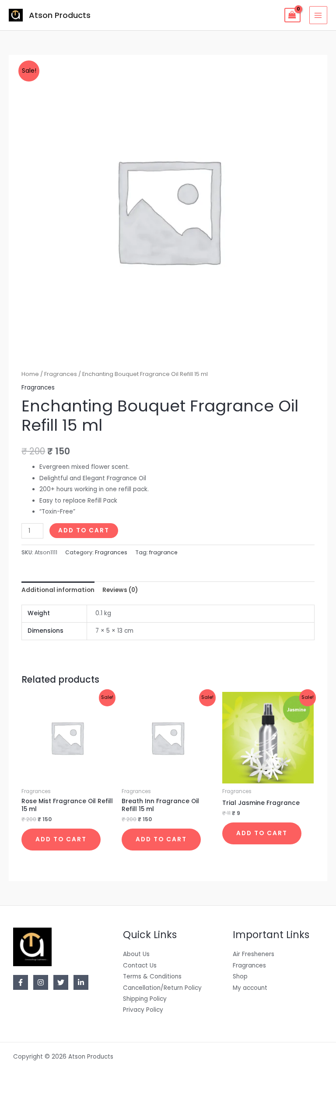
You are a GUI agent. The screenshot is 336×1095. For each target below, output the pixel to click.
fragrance (163, 552)
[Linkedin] (81, 982)
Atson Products (60, 15)
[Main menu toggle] (318, 15)
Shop (240, 976)
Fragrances (60, 374)
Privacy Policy (143, 1010)
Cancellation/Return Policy (162, 988)
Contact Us (140, 965)
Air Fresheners (253, 954)
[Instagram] (40, 982)
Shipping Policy (145, 999)
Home (30, 374)
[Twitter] (60, 982)
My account (250, 988)
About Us (136, 954)
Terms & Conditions (152, 976)
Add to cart (83, 530)
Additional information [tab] (57, 590)
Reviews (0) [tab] (120, 590)
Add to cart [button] (61, 839)
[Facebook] (20, 982)
